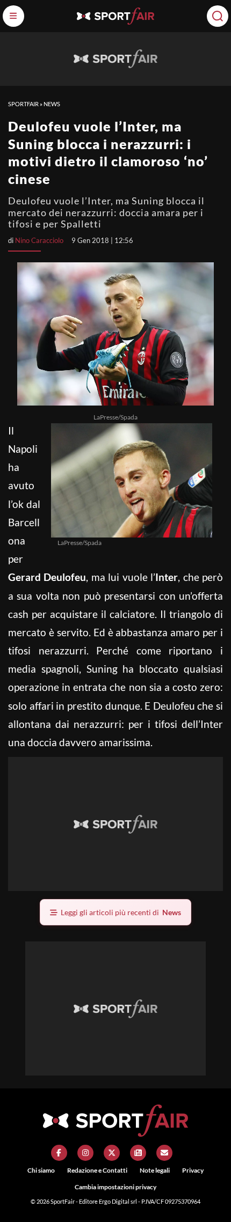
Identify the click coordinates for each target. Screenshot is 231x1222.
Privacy (193, 1170)
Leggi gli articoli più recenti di (121, 912)
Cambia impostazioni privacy (115, 1187)
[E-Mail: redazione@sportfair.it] (164, 1153)
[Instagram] (85, 1153)
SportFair (23, 103)
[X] (112, 1153)
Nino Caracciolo (39, 240)
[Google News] (138, 1153)
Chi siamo (41, 1170)
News (52, 103)
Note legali (155, 1170)
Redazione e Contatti (97, 1170)
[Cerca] (217, 16)
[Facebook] (59, 1153)
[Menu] (13, 16)
